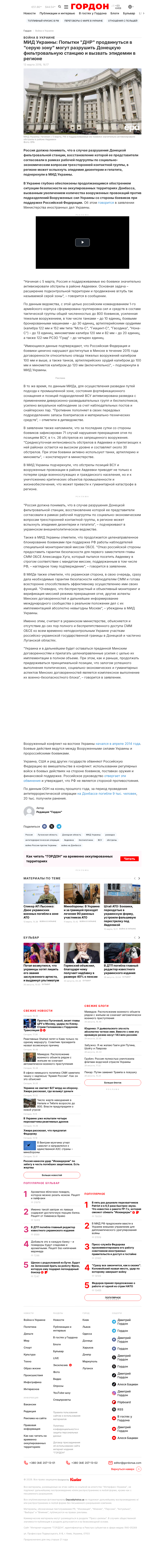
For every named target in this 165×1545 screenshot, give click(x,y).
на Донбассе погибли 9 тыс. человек (106, 794)
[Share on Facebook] (44, 826)
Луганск (87, 1368)
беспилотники (86, 840)
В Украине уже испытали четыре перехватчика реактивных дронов (46, 1120)
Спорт (28, 1347)
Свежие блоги (96, 1005)
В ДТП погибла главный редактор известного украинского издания (121, 969)
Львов (86, 1326)
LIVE (56, 1358)
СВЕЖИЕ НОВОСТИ (38, 1010)
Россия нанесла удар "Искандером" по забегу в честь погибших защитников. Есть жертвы (51, 1164)
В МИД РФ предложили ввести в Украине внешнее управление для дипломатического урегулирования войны (114, 1228)
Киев (85, 1319)
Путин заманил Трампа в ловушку (111, 1072)
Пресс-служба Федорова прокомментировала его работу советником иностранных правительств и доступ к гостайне (114, 1249)
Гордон (27, 30)
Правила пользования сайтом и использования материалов (66, 1415)
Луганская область (47, 834)
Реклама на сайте (35, 1418)
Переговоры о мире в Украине (83, 20)
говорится (106, 203)
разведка (110, 834)
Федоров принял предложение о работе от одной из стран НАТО (113, 1284)
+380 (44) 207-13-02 (84, 1462)
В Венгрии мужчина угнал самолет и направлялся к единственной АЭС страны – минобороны (48, 1147)
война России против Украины (41, 845)
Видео (57, 1379)
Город (85, 1313)
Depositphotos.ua (75, 1499)
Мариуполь (89, 1361)
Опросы (58, 1385)
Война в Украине (44, 30)
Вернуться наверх (122, 1469)
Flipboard (124, 1402)
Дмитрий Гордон (124, 1321)
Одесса (87, 1333)
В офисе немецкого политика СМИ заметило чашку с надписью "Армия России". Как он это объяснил (52, 1076)
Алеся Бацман (127, 1384)
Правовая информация (32, 1426)
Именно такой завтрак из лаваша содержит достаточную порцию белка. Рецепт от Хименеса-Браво (55, 1212)
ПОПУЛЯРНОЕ (94, 1193)
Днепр (86, 1354)
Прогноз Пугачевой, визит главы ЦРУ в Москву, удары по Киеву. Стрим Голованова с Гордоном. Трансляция (52, 1025)
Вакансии (30, 1404)
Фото (56, 1372)
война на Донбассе (71, 845)
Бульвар (129, 13)
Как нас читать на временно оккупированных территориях (35, 1441)
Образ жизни (32, 1368)
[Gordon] (90, 6)
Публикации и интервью (57, 13)
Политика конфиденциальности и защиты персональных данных (66, 1430)
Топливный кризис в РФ (43, 20)
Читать (129, 859)
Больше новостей (52, 1175)
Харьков (87, 1347)
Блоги (115, 13)
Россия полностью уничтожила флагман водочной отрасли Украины (109, 1060)
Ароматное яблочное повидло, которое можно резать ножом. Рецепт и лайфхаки (55, 1195)
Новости (30, 13)
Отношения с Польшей (122, 20)
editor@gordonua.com (127, 1462)
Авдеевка (69, 840)
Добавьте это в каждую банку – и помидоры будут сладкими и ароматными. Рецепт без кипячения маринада (53, 1246)
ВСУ (100, 840)
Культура (29, 1354)
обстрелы (112, 840)
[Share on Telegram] (59, 826)
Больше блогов (112, 1082)
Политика (30, 1326)
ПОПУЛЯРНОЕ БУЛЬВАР (42, 1183)
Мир (26, 1340)
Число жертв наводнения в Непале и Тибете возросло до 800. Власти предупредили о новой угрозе (49, 1104)
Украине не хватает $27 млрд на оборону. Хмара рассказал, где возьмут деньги (51, 1089)
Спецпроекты (62, 1399)
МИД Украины (93, 834)
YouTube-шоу (61, 1392)
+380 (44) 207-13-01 (42, 1462)
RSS (120, 1409)
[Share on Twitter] (51, 826)
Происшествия (33, 1375)
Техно (27, 1361)
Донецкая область (71, 834)
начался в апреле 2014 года (118, 744)
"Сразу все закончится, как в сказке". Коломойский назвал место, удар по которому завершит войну (116, 1268)
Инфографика (32, 1382)
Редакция (30, 1411)
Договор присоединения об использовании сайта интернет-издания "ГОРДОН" (66, 1447)
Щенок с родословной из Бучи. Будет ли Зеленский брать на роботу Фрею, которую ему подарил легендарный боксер (55, 1267)
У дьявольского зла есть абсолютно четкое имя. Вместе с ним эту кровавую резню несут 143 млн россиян (111, 1031)
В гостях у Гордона (93, 13)
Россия (29, 834)
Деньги (28, 1333)
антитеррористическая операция (42, 840)
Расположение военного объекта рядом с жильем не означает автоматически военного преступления (112, 1015)
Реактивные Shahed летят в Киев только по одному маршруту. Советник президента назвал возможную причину (51, 1042)
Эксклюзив (60, 1365)
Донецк (87, 1340)
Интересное (31, 1389)
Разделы (58, 1313)
